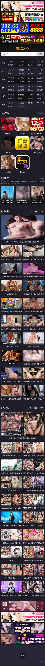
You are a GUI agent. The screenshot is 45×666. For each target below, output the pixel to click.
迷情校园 (11, 98)
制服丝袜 (11, 82)
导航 (3, 104)
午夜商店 (21, 103)
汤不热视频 (40, 103)
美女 (29, 212)
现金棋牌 (30, 65)
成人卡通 (30, 78)
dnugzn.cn (22, 48)
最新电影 (5, 408)
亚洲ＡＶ (11, 70)
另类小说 (21, 98)
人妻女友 (30, 95)
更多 (41, 212)
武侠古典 (40, 95)
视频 (3, 71)
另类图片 (40, 90)
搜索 (40, 54)
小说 (3, 96)
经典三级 (21, 82)
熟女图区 (30, 90)
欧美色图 (30, 86)
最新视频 (5, 211)
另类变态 (40, 82)
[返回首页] (42, 662)
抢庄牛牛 (40, 65)
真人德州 (21, 61)
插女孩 (11, 103)
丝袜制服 (21, 73)
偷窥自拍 (11, 86)
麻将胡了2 (11, 65)
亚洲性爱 (11, 78)
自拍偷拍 (21, 70)
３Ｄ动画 (40, 70)
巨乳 (35, 212)
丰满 (29, 408)
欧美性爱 (40, 78)
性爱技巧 (40, 98)
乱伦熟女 (30, 82)
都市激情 (11, 95)
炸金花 (21, 65)
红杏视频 (11, 107)
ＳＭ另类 (40, 73)
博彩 (3, 63)
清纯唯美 (21, 90)
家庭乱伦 (21, 95)
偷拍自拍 (21, 78)
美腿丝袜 (11, 90)
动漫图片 (40, 86)
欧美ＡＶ (30, 70)
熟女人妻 (11, 73)
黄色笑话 (30, 98)
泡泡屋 (21, 107)
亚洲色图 (21, 86)
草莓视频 (30, 103)
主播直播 (30, 73)
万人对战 (30, 61)
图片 (3, 88)
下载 (41, 178)
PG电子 (11, 61)
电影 (3, 79)
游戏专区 (40, 61)
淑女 (35, 408)
